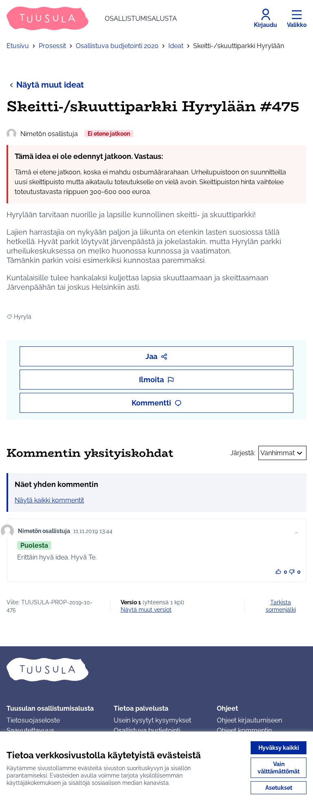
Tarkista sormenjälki (281, 606)
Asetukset (278, 787)
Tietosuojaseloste (33, 720)
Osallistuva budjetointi (147, 730)
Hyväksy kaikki (278, 748)
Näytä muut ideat (50, 85)
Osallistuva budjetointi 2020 (117, 46)
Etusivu (18, 46)
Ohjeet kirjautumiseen (249, 720)
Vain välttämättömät (279, 768)
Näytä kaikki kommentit (49, 500)
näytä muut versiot (146, 609)
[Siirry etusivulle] (156, 669)
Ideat (175, 46)
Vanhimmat (277, 453)
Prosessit (52, 46)
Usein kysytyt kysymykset (152, 720)
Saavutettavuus (30, 730)
